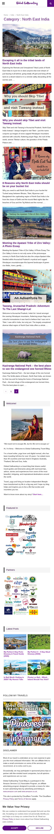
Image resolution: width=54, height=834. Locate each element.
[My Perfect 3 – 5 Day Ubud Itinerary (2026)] (39, 641)
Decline (39, 828)
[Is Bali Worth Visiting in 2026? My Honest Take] (15, 667)
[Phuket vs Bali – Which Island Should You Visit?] (39, 667)
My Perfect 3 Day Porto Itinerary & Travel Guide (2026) (14, 654)
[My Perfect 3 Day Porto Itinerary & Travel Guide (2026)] (15, 641)
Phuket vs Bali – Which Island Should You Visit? (38, 678)
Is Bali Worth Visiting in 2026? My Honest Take (14, 678)
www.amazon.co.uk (29, 791)
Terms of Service (24, 799)
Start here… (38, 494)
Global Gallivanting (27, 3)
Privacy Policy (8, 799)
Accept (14, 828)
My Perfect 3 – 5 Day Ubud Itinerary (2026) (39, 653)
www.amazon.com (10, 791)
